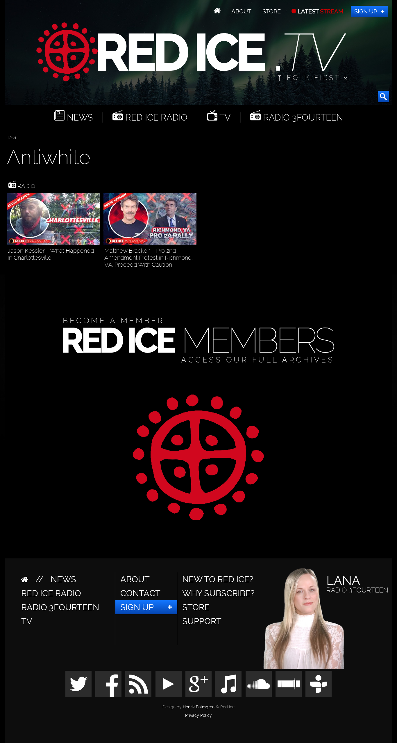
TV (223, 117)
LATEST (320, 11)
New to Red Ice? (217, 579)
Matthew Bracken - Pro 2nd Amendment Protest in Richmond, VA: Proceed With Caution (148, 257)
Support (201, 621)
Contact (140, 593)
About (241, 11)
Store (271, 11)
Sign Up (365, 11)
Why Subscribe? (218, 593)
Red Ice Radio (155, 117)
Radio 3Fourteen (302, 117)
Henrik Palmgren (198, 707)
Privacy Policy (198, 716)
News (79, 117)
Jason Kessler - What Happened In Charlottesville (51, 254)
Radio (25, 186)
